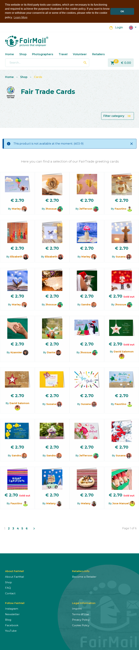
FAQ (8, 587)
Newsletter (12, 614)
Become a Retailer (84, 576)
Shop (23, 54)
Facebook (11, 625)
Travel (63, 54)
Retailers (98, 54)
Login (119, 27)
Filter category (117, 116)
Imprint (77, 608)
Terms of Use (80, 614)
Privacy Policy (81, 619)
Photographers (42, 54)
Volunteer (80, 54)
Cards (38, 77)
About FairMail (14, 576)
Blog (8, 619)
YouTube (11, 630)
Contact (10, 593)
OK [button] (122, 11)
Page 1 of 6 (129, 528)
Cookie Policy (80, 625)
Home (9, 54)
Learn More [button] (20, 17)
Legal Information (83, 603)
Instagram (11, 608)
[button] (132, 27)
